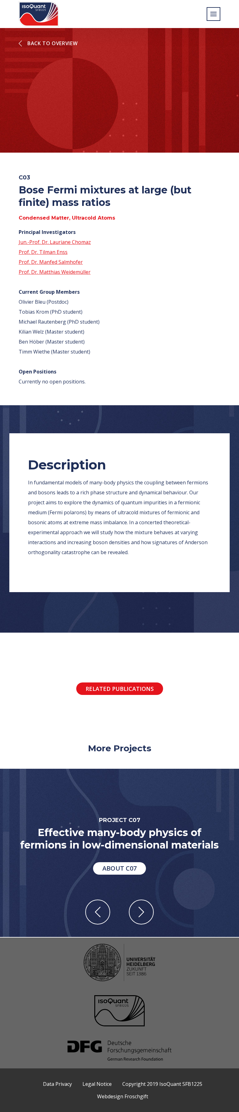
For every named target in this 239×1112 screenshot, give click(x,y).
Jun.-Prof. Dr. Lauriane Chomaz (55, 242)
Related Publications (120, 688)
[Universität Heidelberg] (119, 963)
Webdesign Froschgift (122, 1096)
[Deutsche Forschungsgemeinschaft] (119, 1051)
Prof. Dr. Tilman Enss (43, 252)
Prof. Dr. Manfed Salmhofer (51, 262)
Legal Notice (97, 1084)
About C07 (119, 868)
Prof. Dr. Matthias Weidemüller (55, 271)
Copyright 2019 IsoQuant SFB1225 (162, 1084)
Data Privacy (57, 1084)
